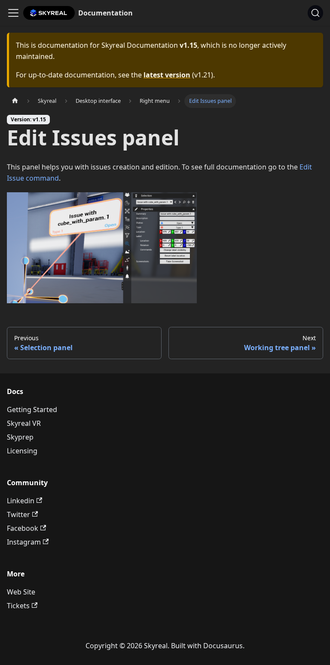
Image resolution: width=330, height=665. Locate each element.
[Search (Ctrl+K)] (315, 13)
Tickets (18, 605)
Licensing (22, 451)
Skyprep (20, 437)
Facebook (22, 528)
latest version (167, 75)
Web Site (21, 592)
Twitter (18, 514)
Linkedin (20, 500)
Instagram (24, 542)
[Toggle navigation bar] (13, 12)
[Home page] (15, 101)
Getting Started (32, 409)
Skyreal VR (24, 423)
